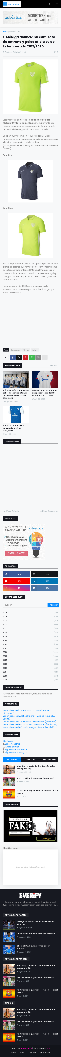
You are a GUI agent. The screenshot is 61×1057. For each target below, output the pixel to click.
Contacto (8, 741)
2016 (30, 652)
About (22, 1052)
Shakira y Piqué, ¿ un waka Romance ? (35, 778)
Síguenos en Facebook (16, 749)
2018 (30, 644)
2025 (30, 616)
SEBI (48, 1048)
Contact (33, 1052)
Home (13, 1052)
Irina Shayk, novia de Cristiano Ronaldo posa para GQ (36, 767)
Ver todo (54, 365)
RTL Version (45, 1052)
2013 (30, 664)
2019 (30, 640)
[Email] (38, 357)
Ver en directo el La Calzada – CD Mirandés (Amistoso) (30, 724)
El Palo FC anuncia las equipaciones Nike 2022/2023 (13, 428)
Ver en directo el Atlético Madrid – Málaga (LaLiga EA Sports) (29, 717)
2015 (30, 656)
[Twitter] (19, 357)
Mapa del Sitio (12, 746)
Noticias (35, 350)
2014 (30, 660)
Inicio (5, 31)
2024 (30, 620)
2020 (30, 636)
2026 (30, 612)
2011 (30, 672)
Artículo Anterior (12, 511)
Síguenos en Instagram (16, 752)
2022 (30, 628)
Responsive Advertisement (30, 867)
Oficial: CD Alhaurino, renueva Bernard (36, 933)
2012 (30, 668)
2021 (30, 632)
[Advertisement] (27, 324)
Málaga (26, 350)
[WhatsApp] (32, 357)
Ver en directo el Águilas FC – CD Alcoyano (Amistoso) (29, 721)
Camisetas (14, 31)
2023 (30, 624)
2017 (30, 648)
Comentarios (49, 759)
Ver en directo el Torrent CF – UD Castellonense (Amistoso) (26, 712)
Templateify (26, 1048)
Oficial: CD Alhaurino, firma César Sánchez (33, 947)
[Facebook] (13, 357)
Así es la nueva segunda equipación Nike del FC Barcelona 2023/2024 (44, 393)
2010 (30, 676)
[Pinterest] (25, 357)
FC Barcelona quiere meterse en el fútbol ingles (37, 791)
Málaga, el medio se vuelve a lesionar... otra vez (36, 922)
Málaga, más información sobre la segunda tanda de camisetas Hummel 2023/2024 (16, 394)
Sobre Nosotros (12, 743)
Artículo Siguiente (48, 511)
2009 (30, 679)
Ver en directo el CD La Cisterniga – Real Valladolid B (28, 727)
